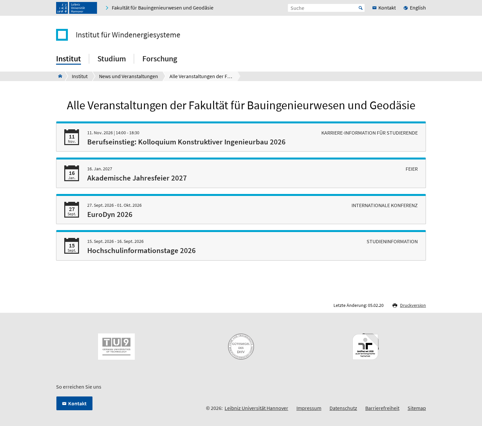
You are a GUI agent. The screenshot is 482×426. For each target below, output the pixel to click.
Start (361, 8)
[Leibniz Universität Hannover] (76, 8)
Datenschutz (343, 408)
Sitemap (417, 408)
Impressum (308, 408)
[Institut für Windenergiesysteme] (58, 76)
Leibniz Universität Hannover (256, 408)
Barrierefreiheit (382, 408)
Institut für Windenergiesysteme (128, 35)
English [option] (418, 7)
